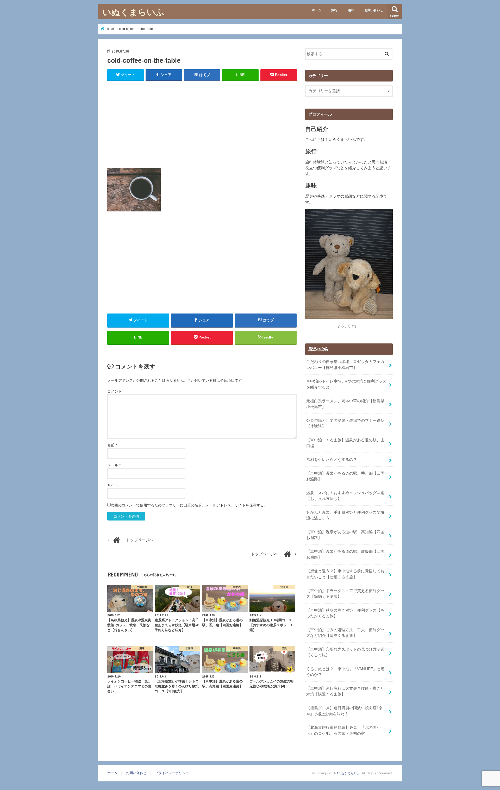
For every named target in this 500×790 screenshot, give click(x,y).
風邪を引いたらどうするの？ (331, 459)
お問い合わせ (373, 10)
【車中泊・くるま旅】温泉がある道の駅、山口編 (345, 443)
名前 (112, 445)
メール (114, 465)
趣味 (351, 10)
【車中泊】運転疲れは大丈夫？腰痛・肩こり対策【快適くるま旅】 (345, 691)
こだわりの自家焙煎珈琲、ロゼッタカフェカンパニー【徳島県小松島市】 (345, 364)
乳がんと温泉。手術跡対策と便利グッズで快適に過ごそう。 (345, 515)
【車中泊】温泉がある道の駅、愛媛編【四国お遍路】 (345, 554)
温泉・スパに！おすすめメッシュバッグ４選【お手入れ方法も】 (345, 496)
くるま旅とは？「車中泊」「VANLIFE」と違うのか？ (345, 672)
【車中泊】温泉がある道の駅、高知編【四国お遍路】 (345, 535)
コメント (114, 391)
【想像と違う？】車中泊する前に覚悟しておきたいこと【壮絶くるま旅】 (345, 574)
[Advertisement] (202, 123)
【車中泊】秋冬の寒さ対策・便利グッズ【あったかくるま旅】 (345, 613)
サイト (112, 485)
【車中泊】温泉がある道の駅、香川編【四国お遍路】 (345, 476)
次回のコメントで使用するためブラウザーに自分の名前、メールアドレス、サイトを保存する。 (189, 505)
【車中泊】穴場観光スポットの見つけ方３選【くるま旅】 (345, 652)
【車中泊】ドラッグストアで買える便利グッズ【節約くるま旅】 (345, 594)
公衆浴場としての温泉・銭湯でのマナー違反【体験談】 (345, 423)
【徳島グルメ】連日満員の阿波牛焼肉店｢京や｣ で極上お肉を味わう (344, 711)
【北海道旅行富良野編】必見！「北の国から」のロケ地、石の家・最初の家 (343, 730)
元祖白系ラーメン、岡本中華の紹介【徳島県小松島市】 (345, 404)
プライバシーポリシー (172, 773)
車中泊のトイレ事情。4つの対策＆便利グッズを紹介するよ (346, 384)
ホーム (316, 10)
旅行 (334, 10)
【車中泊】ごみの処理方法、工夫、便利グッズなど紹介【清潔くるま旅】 (345, 633)
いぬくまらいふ (133, 12)
